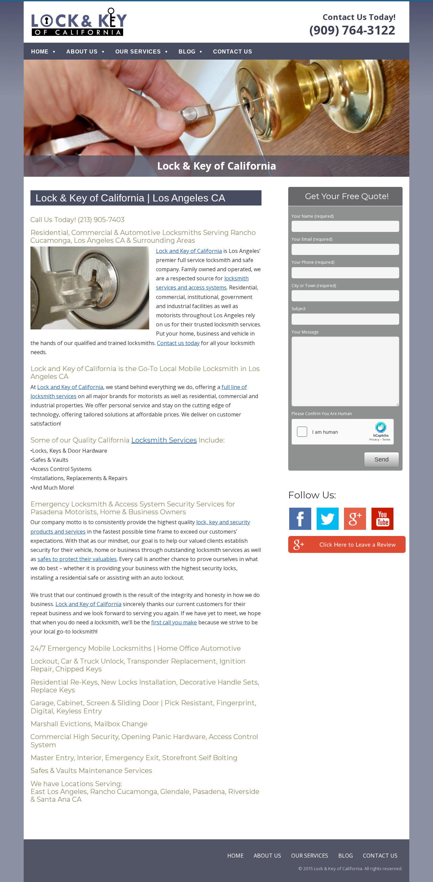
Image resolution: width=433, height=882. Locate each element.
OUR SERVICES (138, 52)
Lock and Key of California (189, 251)
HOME (40, 52)
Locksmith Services (164, 440)
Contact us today (178, 343)
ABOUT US (82, 52)
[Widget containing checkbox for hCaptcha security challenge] (343, 432)
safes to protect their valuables (77, 559)
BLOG (187, 52)
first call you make (174, 622)
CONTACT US (232, 52)
